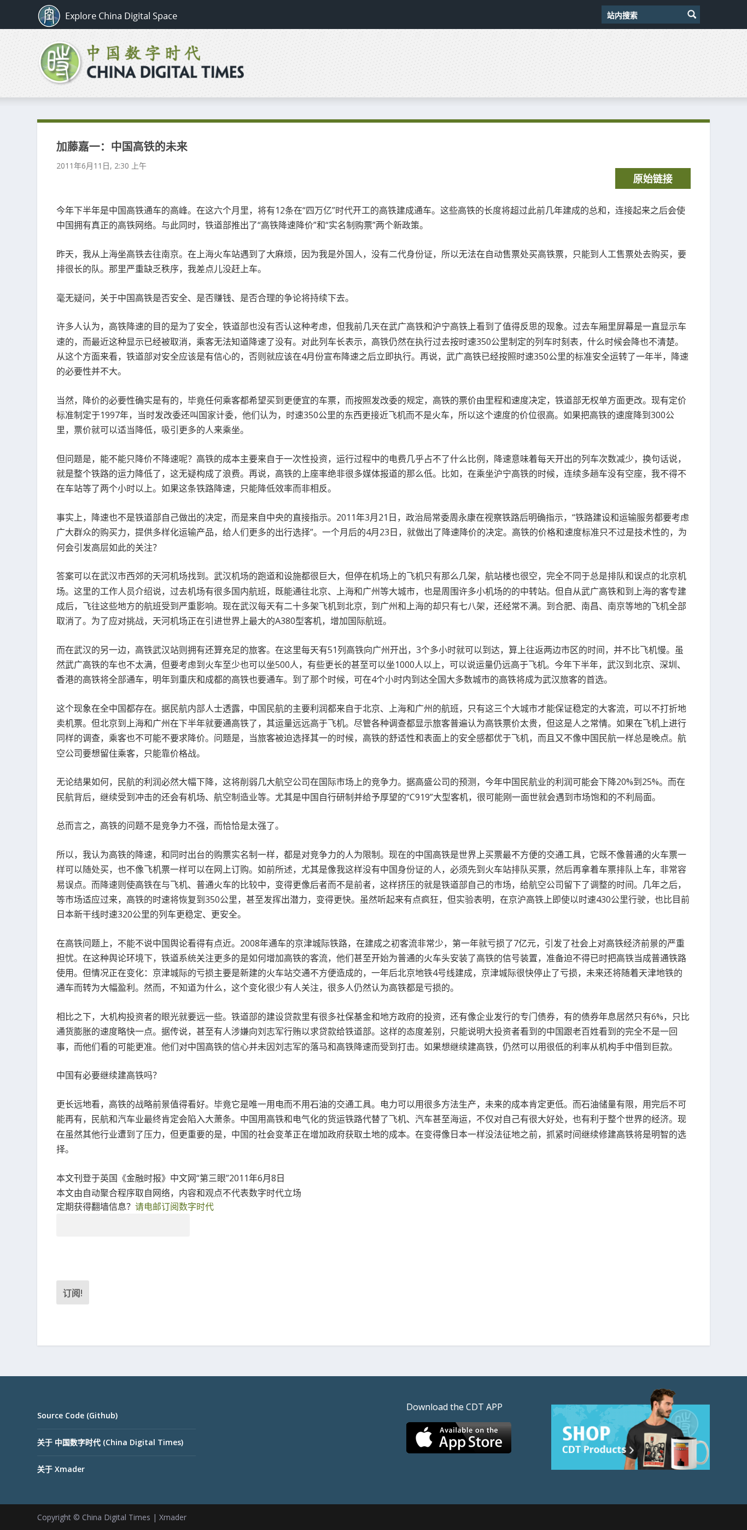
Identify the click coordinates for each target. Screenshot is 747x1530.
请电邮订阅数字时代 (174, 1206)
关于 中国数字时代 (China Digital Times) (110, 1442)
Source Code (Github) (77, 1415)
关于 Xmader (61, 1469)
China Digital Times (116, 1517)
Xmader (172, 1517)
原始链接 (653, 178)
